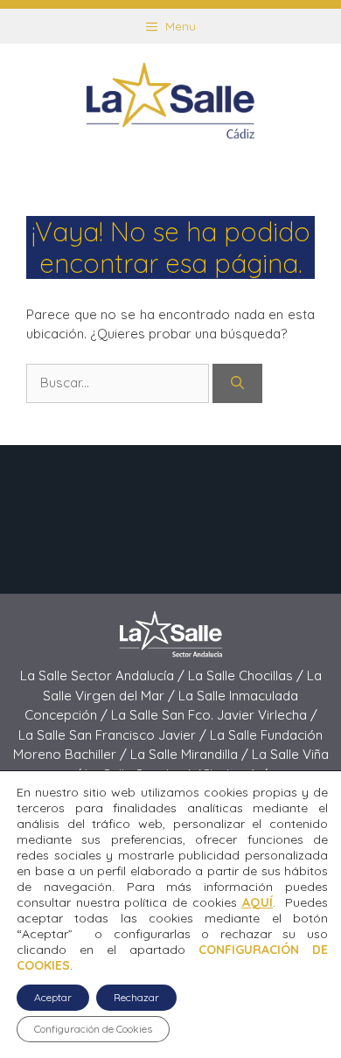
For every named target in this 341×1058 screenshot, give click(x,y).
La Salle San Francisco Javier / (114, 735)
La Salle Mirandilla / (191, 754)
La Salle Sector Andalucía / (104, 675)
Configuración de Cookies (93, 1028)
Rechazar (136, 997)
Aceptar (53, 997)
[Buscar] (237, 383)
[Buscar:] (119, 382)
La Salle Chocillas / (247, 675)
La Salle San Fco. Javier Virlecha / (214, 714)
